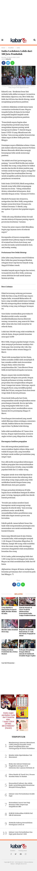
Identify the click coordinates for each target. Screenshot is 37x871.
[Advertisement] (18, 18)
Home (3, 48)
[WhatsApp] (12, 63)
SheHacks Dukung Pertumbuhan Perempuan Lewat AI (20, 824)
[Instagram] (25, 854)
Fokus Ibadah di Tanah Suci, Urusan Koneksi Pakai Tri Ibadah (22, 775)
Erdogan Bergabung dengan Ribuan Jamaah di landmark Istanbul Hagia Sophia (27, 653)
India (18, 48)
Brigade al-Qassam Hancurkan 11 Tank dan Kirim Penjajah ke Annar (27, 632)
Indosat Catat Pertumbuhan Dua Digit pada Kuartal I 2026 (20, 833)
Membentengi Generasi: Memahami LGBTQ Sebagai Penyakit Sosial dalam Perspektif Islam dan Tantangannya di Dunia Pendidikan (22, 745)
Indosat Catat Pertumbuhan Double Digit (22, 795)
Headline (11, 48)
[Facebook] (4, 63)
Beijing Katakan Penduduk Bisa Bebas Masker (9, 652)
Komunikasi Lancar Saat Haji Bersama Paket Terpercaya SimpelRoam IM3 (19, 804)
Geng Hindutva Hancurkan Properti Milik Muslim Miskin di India (9, 610)
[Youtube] (21, 854)
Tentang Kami (22, 850)
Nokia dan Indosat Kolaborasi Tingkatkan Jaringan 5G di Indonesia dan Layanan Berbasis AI (21, 766)
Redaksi (12, 850)
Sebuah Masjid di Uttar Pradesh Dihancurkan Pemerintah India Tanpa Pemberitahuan (27, 611)
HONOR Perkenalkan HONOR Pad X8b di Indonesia (21, 814)
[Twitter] (8, 63)
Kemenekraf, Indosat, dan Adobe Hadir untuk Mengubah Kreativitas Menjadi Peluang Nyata (21, 785)
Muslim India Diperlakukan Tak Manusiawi (20, 756)
